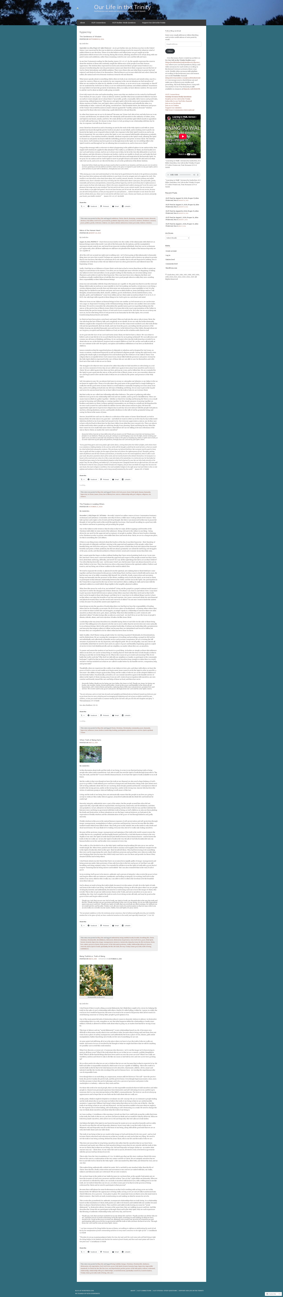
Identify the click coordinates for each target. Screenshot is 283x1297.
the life (110, 946)
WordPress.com (171, 268)
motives (139, 220)
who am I (110, 1273)
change (123, 1264)
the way (122, 946)
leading (114, 730)
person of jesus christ (96, 944)
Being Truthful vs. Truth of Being (92, 956)
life (142, 942)
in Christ (91, 494)
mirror (118, 494)
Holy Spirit (134, 492)
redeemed (151, 1268)
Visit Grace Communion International (179, 110)
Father (91, 220)
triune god (131, 223)
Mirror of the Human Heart (90, 230)
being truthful (124, 937)
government (106, 220)
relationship (85, 1270)
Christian (119, 728)
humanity (147, 492)
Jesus (126, 220)
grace (124, 492)
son (109, 223)
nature (86, 944)
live (103, 1268)
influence (91, 730)
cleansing (132, 218)
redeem (144, 1268)
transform (137, 1270)
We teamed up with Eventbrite (87, 1293)
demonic (152, 218)
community (139, 218)
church (126, 218)
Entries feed (170, 260)
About (82, 23)
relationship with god (128, 494)
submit (117, 223)
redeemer (98, 223)
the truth (116, 946)
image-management (106, 942)
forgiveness (126, 940)
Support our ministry (173, 108)
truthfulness (85, 949)
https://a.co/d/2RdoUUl (191, 89)
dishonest (109, 940)
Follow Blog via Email (173, 31)
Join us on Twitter (172, 106)
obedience (146, 220)
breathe (136, 937)
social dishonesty (119, 1270)
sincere (148, 944)
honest (83, 942)
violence (142, 223)
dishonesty (117, 940)
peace (82, 223)
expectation (95, 1266)
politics (87, 223)
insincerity (123, 942)
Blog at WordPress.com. (84, 1290)
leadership (108, 730)
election (83, 220)
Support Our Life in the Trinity (153, 23)
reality (129, 944)
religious (145, 494)
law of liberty (107, 494)
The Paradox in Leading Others (92, 504)
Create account (171, 251)
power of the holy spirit (112, 944)
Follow (170, 51)
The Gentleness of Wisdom (90, 36)
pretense (123, 944)
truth (140, 946)
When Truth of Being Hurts (90, 740)
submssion (124, 223)
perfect (123, 1268)
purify (92, 223)
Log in (168, 255)
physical (129, 730)
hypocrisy (121, 220)
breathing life (144, 937)
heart (129, 492)
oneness (153, 220)
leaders (101, 730)
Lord (130, 220)
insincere (116, 942)
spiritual (150, 730)
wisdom (149, 223)
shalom (104, 223)
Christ (121, 218)
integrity (131, 942)
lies (98, 1268)
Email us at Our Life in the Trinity (177, 99)
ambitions (114, 218)
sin (150, 494)
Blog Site (100, 218)
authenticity (115, 937)
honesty (88, 942)
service (140, 730)
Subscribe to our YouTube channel (178, 101)
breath (131, 937)
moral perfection (114, 1268)
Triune (83, 732)
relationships (108, 1270)
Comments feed (172, 264)
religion (138, 494)
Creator (146, 218)
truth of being (146, 946)
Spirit (113, 223)
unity (137, 223)
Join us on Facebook (173, 103)
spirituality (104, 946)
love (134, 220)
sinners (83, 496)
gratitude (114, 220)
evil (87, 220)
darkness (146, 1264)
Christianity (127, 728)
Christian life (91, 940)
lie (139, 942)
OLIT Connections (98, 23)
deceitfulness (101, 940)
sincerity (83, 946)
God (120, 492)
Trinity (127, 946)
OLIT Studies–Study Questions (124, 23)
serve (135, 730)
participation (122, 730)
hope (136, 1266)
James (96, 494)
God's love (97, 220)
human (141, 492)
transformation (146, 1270)
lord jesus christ (149, 942)
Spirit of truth (95, 946)
